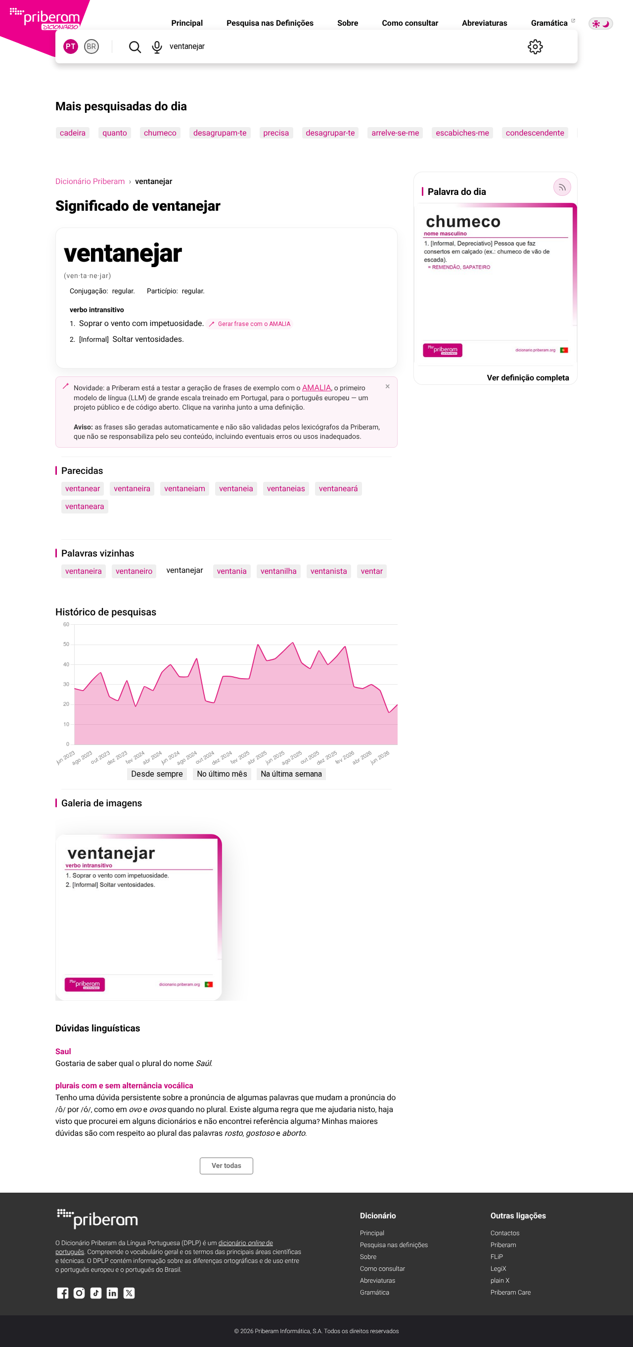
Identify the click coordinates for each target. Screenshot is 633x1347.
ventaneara (84, 506)
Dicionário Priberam (90, 181)
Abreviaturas (484, 23)
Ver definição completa (528, 377)
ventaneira (132, 488)
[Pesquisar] (134, 46)
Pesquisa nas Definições (270, 23)
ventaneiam (184, 488)
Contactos (505, 1233)
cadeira (73, 133)
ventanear (82, 488)
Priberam (503, 1245)
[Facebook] (62, 1297)
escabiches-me (462, 133)
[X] (129, 1297)
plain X (500, 1281)
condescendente (535, 133)
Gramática (550, 23)
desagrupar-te (330, 133)
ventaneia (236, 488)
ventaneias (286, 488)
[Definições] (535, 46)
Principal (187, 23)
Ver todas (226, 1166)
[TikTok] (96, 1297)
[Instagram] (79, 1297)
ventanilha (279, 571)
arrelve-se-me (395, 133)
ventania (232, 571)
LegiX (498, 1269)
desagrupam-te (220, 133)
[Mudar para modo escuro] (600, 23)
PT (71, 46)
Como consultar (410, 23)
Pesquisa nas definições (394, 1245)
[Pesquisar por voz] (157, 46)
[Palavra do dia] (562, 187)
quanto (114, 133)
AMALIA (316, 387)
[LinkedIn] (112, 1297)
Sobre (347, 23)
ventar (372, 571)
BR (91, 46)
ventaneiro (134, 571)
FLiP (497, 1257)
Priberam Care (511, 1293)
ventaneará (338, 488)
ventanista (329, 571)
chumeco (160, 133)
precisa (276, 133)
